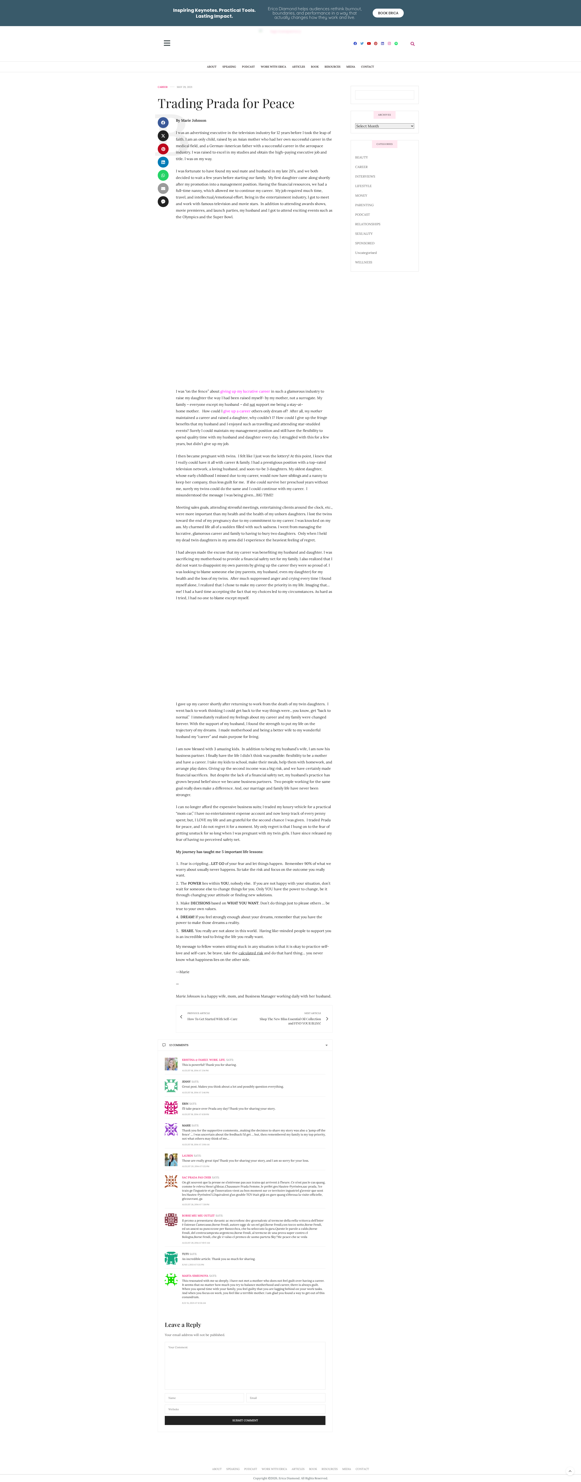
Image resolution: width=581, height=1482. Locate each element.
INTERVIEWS (365, 176)
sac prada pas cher (196, 1177)
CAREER (162, 87)
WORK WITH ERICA (273, 66)
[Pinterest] (375, 43)
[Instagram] (389, 43)
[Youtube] (369, 43)
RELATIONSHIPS (367, 224)
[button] (412, 43)
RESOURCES (332, 66)
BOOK (315, 66)
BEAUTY (361, 157)
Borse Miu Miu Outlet (198, 1215)
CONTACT (367, 66)
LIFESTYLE (363, 186)
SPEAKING (229, 66)
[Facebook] (355, 43)
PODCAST (248, 66)
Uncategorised (366, 253)
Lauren (187, 1155)
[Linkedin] (382, 43)
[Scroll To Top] (570, 1471)
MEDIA (350, 66)
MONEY (361, 195)
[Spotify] (396, 43)
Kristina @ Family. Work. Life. (203, 1059)
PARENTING (364, 205)
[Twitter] (362, 43)
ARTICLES (298, 66)
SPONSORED (364, 243)
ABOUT (212, 66)
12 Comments (178, 1045)
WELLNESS (363, 262)
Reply (321, 1059)
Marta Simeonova (195, 1275)
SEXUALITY (364, 234)
